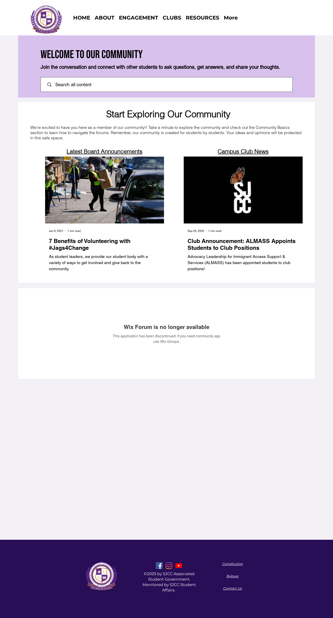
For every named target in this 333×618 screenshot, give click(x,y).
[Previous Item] (51, 190)
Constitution (232, 564)
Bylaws (233, 576)
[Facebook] (159, 565)
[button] (171, 18)
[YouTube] (178, 565)
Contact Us (232, 588)
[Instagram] (169, 565)
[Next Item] (158, 190)
